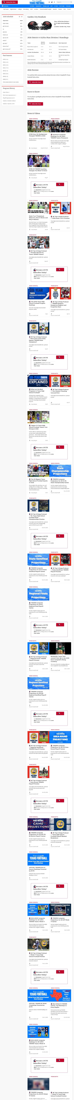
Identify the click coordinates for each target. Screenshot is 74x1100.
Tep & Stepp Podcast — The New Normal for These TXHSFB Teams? (38, 252)
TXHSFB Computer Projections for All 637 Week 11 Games (60, 919)
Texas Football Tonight (45, 9)
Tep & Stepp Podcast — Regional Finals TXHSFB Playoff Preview (38, 658)
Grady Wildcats (30, 56)
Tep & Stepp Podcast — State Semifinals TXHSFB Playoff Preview (60, 569)
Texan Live (46, 6)
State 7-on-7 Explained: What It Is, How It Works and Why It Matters (38, 217)
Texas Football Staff (55, 148)
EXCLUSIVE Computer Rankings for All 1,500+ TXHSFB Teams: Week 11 (37, 919)
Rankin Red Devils (31, 59)
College (20, 9)
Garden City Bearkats (33, 52)
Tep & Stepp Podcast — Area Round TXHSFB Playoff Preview (38, 782)
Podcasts (54, 200)
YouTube (61, 6)
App (51, 6)
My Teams (6, 9)
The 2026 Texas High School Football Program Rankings (37, 303)
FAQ (65, 9)
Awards (55, 9)
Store (56, 6)
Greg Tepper (34, 148)
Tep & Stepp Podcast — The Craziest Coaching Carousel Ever (60, 391)
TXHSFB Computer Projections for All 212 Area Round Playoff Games (59, 747)
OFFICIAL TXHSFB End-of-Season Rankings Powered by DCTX (37, 869)
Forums (68, 6)
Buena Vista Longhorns (32, 46)
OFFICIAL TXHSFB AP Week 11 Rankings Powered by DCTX (38, 1005)
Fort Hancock (30, 49)
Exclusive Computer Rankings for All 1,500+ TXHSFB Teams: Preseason (59, 136)
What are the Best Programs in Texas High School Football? (36, 391)
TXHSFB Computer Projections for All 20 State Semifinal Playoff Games (38, 569)
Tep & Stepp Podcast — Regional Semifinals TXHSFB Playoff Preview (38, 747)
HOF (31, 9)
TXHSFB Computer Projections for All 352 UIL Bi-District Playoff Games (37, 834)
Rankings (38, 6)
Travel (69, 9)
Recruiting (26, 9)
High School (13, 9)
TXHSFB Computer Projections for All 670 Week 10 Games (38, 1094)
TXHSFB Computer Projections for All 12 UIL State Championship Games (60, 480)
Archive (36, 9)
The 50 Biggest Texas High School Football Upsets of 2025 (38, 480)
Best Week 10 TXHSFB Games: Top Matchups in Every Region (59, 1005)
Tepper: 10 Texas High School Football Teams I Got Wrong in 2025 (38, 427)
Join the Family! (60, 184)
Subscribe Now (10, 2)
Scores (32, 6)
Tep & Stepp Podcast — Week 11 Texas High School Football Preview (38, 954)
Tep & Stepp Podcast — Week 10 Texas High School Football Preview (60, 1094)
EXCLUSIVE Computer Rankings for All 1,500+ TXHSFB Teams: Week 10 (37, 1041)
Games (60, 9)
